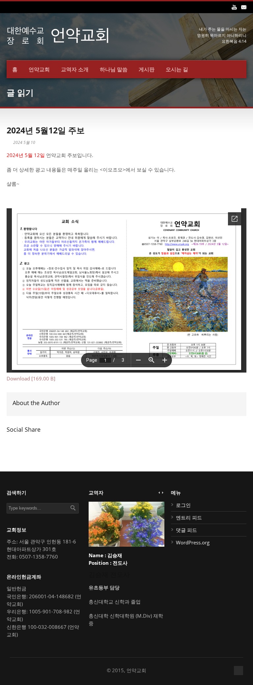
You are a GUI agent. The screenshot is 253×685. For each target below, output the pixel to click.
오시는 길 (177, 69)
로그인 (183, 505)
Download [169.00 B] (31, 378)
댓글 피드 (186, 530)
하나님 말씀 (113, 69)
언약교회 (39, 69)
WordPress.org (193, 542)
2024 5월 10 (24, 142)
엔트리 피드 (189, 517)
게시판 (147, 69)
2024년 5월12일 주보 (46, 130)
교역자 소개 (75, 69)
